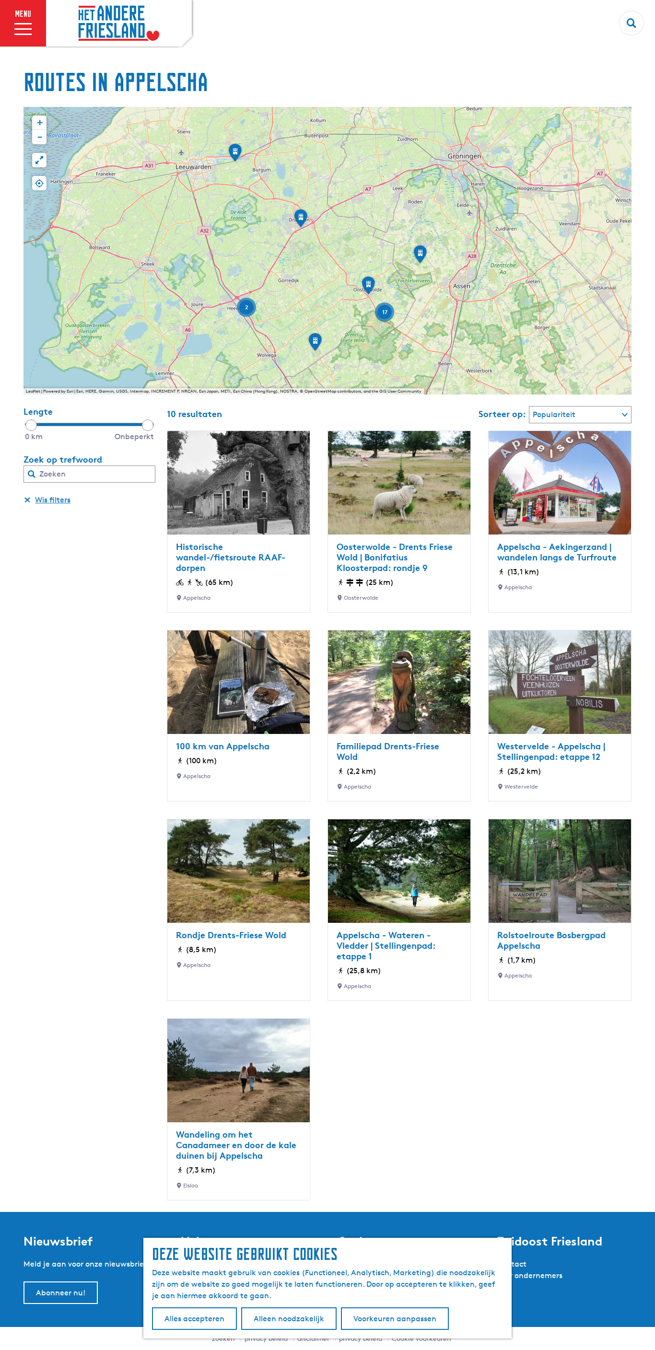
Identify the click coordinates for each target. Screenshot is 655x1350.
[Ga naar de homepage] (119, 23)
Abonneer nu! (60, 1292)
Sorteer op (502, 413)
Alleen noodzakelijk (289, 1318)
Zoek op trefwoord (62, 459)
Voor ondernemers (529, 1275)
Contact (511, 1264)
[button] (368, 288)
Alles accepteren (194, 1318)
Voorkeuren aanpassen (394, 1318)
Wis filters (52, 499)
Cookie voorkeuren (421, 1338)
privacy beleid (360, 1338)
